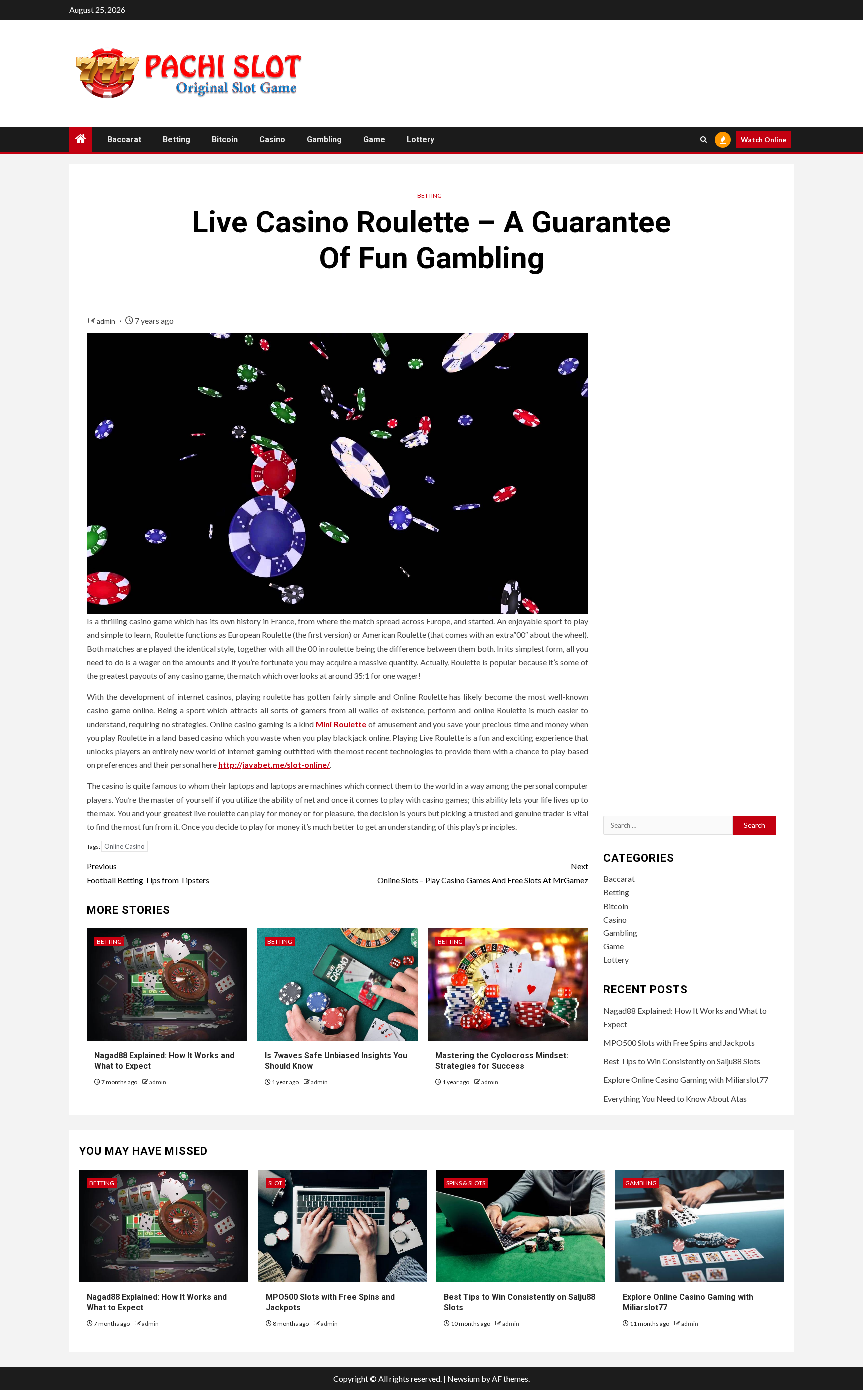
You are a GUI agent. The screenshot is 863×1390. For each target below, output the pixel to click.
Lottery (420, 139)
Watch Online (763, 139)
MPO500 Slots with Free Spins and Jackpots (679, 1042)
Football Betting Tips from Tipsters (148, 872)
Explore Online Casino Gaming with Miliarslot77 (685, 1079)
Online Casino (124, 846)
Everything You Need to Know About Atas (675, 1098)
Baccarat (124, 139)
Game (374, 139)
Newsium (463, 1378)
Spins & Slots (465, 1183)
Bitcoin (225, 139)
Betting (176, 139)
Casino (272, 139)
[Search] (703, 139)
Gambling (324, 139)
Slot (275, 1183)
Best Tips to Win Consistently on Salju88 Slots (681, 1061)
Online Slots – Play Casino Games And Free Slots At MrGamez (482, 872)
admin (107, 321)
